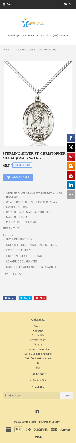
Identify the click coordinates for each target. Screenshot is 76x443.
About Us (38, 331)
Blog (38, 367)
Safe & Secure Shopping (38, 353)
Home (6, 49)
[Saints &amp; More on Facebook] (37, 412)
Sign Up (67, 395)
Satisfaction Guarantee (38, 358)
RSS (38, 363)
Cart (70, 4)
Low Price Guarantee (38, 349)
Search (38, 326)
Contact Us (38, 335)
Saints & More (29, 422)
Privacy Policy (38, 340)
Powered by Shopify (49, 422)
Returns (38, 344)
